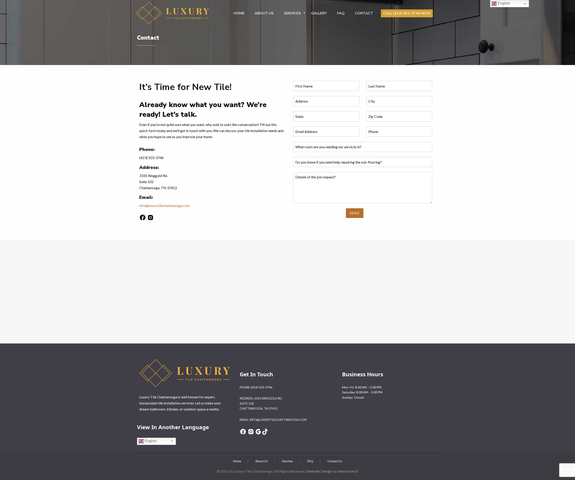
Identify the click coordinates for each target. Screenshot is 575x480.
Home (239, 13)
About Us (261, 461)
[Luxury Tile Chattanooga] (172, 12)
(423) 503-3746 (261, 387)
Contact (364, 13)
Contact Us (334, 461)
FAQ (341, 13)
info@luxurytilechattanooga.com (164, 205)
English (150, 441)
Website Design (319, 471)
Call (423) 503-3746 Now (407, 13)
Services (292, 13)
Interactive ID (347, 471)
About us (264, 13)
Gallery (319, 13)
